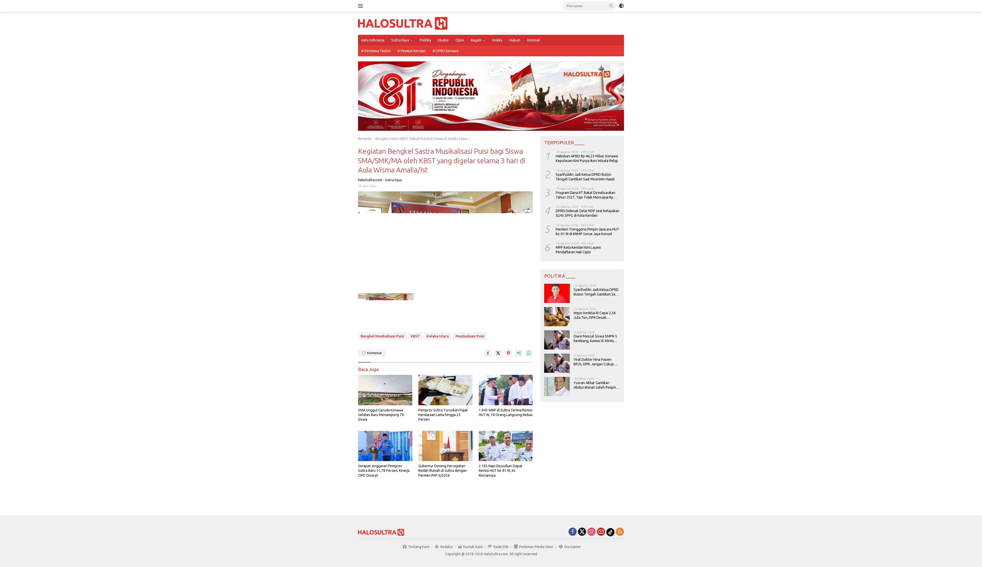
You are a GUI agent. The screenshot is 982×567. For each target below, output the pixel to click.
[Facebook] (572, 532)
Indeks (497, 40)
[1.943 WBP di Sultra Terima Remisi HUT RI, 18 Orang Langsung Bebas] (506, 390)
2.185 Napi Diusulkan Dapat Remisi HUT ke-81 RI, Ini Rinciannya (500, 470)
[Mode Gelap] (621, 6)
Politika (425, 40)
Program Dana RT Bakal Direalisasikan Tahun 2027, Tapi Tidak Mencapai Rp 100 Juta (585, 195)
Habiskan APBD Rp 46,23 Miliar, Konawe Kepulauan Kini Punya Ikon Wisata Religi (587, 158)
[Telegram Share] (518, 353)
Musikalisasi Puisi (469, 336)
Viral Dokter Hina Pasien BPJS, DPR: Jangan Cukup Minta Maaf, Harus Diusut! (594, 361)
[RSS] (620, 532)
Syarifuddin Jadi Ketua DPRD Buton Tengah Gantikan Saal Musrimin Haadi (585, 176)
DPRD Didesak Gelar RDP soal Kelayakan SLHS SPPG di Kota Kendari (587, 213)
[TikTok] (610, 532)
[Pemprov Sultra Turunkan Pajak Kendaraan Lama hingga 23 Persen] (445, 390)
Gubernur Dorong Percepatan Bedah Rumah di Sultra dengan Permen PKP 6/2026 (442, 470)
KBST (415, 336)
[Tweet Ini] (498, 353)
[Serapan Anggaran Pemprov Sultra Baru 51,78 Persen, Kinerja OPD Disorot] (385, 446)
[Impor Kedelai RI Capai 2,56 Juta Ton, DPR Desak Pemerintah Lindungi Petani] (557, 316)
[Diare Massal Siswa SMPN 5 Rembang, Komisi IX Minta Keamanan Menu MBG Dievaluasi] (557, 340)
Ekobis (443, 40)
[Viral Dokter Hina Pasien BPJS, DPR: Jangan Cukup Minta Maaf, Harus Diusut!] (557, 363)
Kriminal (533, 40)
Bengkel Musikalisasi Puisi (382, 336)
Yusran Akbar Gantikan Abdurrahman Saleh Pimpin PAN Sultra (595, 385)
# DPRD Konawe (445, 51)
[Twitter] (582, 532)
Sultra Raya (400, 40)
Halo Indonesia (372, 40)
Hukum (514, 40)
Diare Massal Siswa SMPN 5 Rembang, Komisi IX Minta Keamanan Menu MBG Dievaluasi (595, 338)
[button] (611, 6)
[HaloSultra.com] (403, 23)
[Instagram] (591, 532)
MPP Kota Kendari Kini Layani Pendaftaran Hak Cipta (578, 249)
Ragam (476, 40)
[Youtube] (601, 532)
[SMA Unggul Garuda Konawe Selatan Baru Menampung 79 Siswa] (385, 390)
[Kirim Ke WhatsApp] (529, 353)
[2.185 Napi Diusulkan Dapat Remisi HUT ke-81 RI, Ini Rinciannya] (506, 446)
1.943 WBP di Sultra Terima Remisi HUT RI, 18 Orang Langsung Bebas (506, 412)
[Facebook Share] (488, 353)
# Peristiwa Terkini (375, 51)
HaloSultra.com (370, 180)
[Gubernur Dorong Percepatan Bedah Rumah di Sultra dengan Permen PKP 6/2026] (445, 446)
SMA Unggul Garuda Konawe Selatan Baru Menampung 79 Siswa (381, 414)
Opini (459, 40)
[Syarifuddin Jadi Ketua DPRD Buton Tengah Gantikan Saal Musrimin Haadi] (557, 293)
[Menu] (361, 6)
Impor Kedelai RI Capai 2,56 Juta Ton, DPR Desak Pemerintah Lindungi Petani (595, 315)
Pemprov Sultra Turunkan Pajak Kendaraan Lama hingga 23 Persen (443, 414)
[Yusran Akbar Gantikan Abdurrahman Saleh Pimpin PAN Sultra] (557, 386)
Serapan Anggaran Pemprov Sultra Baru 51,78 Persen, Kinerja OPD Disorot (384, 470)
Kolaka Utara (438, 336)
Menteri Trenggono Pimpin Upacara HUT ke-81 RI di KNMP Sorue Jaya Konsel (587, 231)
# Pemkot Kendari (411, 51)
